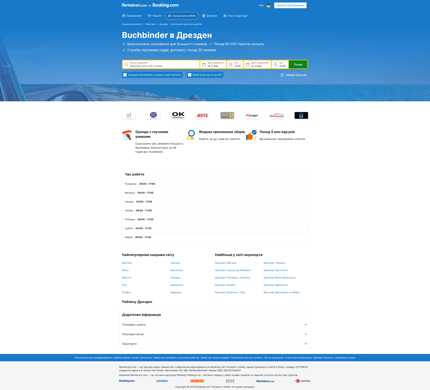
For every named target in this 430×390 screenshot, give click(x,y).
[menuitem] (131, 15)
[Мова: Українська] (268, 5)
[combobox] (163, 66)
